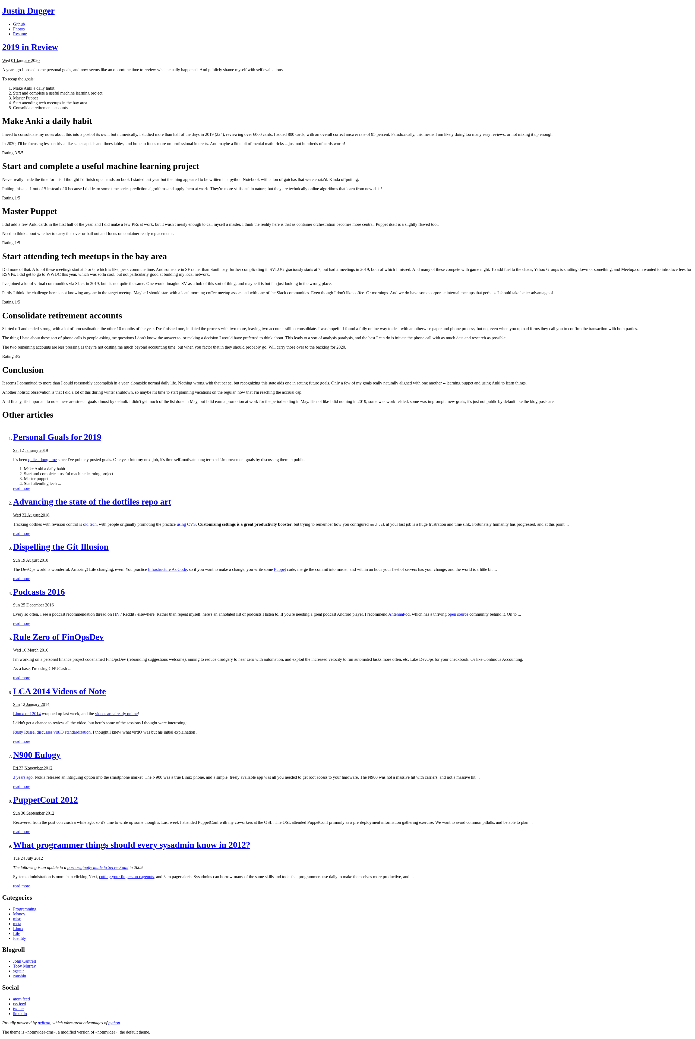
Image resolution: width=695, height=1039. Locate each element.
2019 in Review (30, 47)
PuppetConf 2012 (45, 800)
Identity (19, 938)
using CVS (186, 524)
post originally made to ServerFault (97, 867)
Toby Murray (24, 966)
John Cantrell (24, 961)
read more (21, 488)
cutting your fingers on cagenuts (126, 876)
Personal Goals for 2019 (57, 437)
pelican (44, 1023)
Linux (18, 928)
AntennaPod (399, 614)
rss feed (19, 1004)
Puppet (280, 569)
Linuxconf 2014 (27, 713)
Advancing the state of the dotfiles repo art (92, 501)
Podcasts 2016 (39, 592)
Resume (20, 34)
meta (17, 923)
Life (16, 933)
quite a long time (42, 459)
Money (19, 914)
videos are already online (116, 713)
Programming (24, 909)
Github (19, 24)
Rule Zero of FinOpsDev (58, 637)
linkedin (20, 1013)
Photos (19, 29)
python (114, 1023)
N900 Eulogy (37, 755)
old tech (90, 524)
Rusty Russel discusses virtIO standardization (52, 732)
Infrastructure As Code (167, 569)
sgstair (18, 971)
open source (458, 614)
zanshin (19, 976)
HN (116, 614)
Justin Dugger (28, 10)
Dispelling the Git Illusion (61, 547)
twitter (18, 1008)
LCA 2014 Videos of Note (59, 691)
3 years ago (23, 777)
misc (17, 918)
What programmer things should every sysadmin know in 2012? (131, 845)
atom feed (21, 999)
